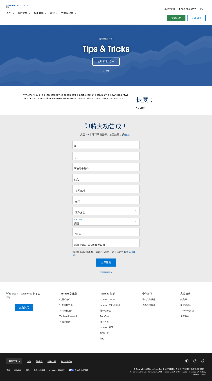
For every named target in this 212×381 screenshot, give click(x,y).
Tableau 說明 (187, 310)
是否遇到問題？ (106, 272)
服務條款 (18, 370)
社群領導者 (105, 310)
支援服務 (185, 293)
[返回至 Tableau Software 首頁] (18, 5)
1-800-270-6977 (187, 9)
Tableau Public (107, 299)
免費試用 (176, 18)
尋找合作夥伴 (148, 299)
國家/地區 (78, 219)
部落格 (39, 361)
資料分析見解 (65, 310)
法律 (8, 370)
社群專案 (104, 321)
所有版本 (184, 316)
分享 (107, 71)
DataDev (104, 316)
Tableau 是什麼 (68, 293)
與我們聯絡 (170, 9)
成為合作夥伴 (148, 305)
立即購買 (197, 18)
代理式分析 (64, 299)
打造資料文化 (65, 305)
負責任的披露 (39, 370)
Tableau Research (68, 316)
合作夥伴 (147, 293)
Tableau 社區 (106, 327)
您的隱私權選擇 (81, 370)
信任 (29, 361)
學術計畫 (104, 333)
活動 (102, 338)
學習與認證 (185, 305)
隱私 (28, 370)
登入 (202, 9)
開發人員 (51, 361)
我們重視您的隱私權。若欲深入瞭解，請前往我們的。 (103, 253)
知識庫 (183, 299)
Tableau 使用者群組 (110, 305)
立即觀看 (103, 61)
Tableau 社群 (107, 293)
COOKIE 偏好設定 (57, 370)
